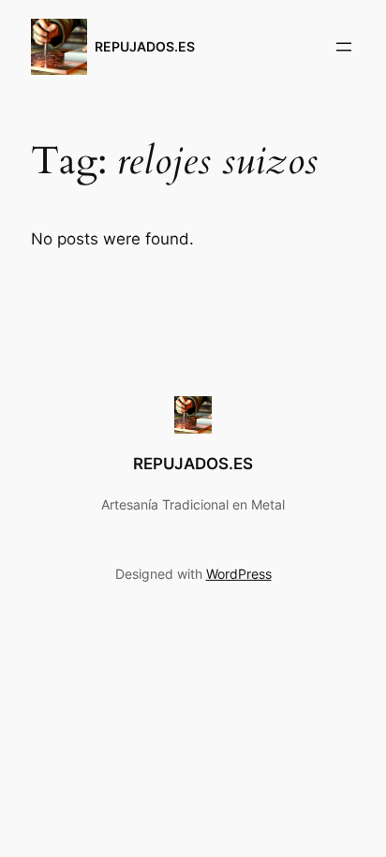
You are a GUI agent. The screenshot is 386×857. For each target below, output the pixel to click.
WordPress (239, 574)
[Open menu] (344, 47)
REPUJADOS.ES (145, 46)
